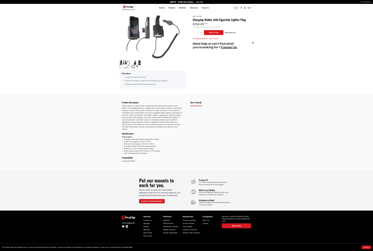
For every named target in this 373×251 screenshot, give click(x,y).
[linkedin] (127, 226)
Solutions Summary (190, 230)
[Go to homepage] (128, 7)
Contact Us (229, 47)
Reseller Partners (169, 230)
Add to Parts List (230, 32)
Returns (146, 226)
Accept (366, 247)
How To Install (213, 38)
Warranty (146, 230)
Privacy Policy (128, 247)
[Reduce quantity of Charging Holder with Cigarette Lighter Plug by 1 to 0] (194, 32)
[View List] (235, 8)
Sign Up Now (236, 226)
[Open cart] (248, 8)
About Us (206, 220)
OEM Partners (168, 223)
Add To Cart (214, 32)
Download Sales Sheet (200, 38)
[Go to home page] (131, 217)
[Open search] (241, 8)
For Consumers (365, 2)
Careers (205, 223)
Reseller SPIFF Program (191, 233)
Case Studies (187, 226)
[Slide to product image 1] (125, 64)
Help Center (147, 233)
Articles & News (188, 223)
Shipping (146, 223)
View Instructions (196, 106)
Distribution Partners (170, 226)
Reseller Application (170, 233)
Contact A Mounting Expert (152, 201)
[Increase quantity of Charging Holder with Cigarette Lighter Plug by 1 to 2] (201, 32)
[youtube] (123, 226)
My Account (147, 236)
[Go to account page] (245, 8)
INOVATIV (166, 220)
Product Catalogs (189, 220)
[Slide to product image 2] (136, 64)
